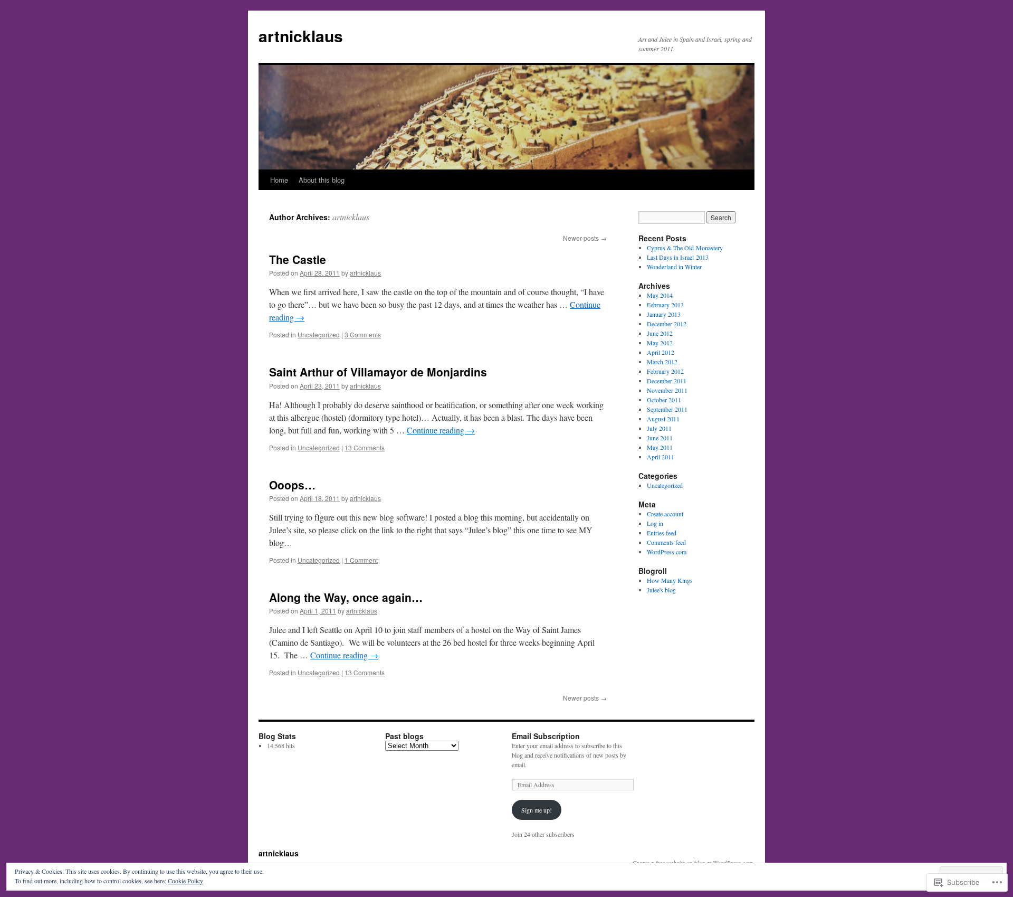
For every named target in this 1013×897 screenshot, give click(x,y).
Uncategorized (319, 334)
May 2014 (660, 295)
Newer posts (585, 237)
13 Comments (365, 447)
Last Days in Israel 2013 (678, 257)
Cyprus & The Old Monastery (685, 247)
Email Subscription (546, 736)
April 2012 (660, 352)
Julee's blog (661, 590)
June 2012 (660, 333)
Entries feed (661, 532)
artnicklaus (301, 35)
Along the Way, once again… (346, 597)
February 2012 (665, 371)
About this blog (322, 180)
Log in (655, 523)
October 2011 (664, 399)
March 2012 (662, 361)
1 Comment (361, 559)
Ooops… (292, 485)
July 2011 (659, 428)
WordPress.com (666, 551)
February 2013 (665, 304)
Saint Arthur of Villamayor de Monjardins (378, 372)
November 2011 (667, 390)
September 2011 (667, 409)
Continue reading (441, 430)
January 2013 (664, 314)
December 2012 (666, 323)
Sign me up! (536, 810)
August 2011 (663, 418)
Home (279, 180)
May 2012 (660, 342)
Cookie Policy (185, 880)
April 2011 (660, 456)
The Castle (297, 259)
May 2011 (660, 447)
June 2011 (660, 437)
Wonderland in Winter (674, 266)
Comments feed (666, 542)
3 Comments (363, 334)
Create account (665, 513)
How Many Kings (670, 580)
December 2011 (666, 380)
